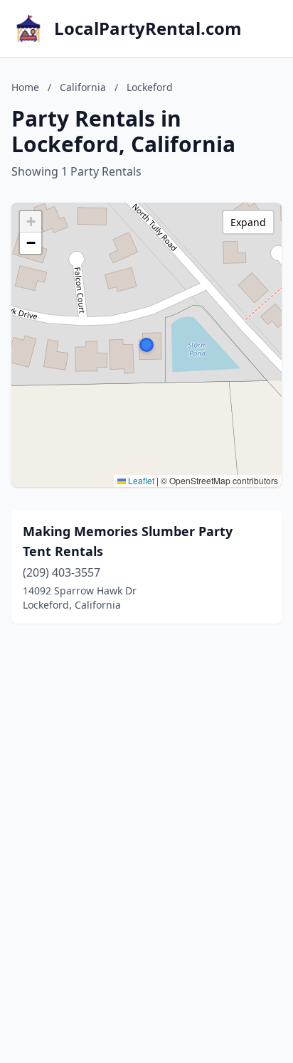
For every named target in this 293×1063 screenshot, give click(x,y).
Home (25, 87)
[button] (146, 345)
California (83, 87)
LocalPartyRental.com (148, 28)
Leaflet (140, 480)
